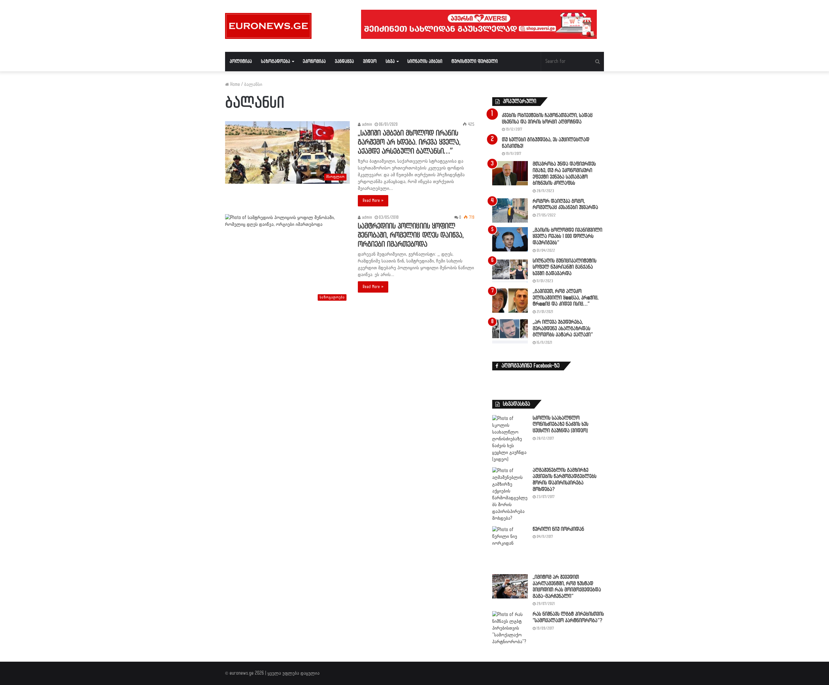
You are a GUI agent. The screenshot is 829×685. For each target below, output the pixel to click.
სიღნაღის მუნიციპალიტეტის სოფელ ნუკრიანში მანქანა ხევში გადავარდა (564, 267)
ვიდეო (370, 61)
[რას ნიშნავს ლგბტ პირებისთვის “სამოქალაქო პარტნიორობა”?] (510, 628)
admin (366, 124)
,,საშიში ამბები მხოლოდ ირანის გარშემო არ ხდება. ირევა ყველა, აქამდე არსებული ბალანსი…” (409, 142)
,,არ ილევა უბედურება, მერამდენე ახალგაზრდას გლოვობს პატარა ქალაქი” (563, 328)
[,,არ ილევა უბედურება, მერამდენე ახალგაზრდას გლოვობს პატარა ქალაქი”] (510, 331)
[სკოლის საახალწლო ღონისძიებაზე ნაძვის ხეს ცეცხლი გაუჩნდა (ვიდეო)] (510, 439)
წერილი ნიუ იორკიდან (558, 529)
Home (234, 84)
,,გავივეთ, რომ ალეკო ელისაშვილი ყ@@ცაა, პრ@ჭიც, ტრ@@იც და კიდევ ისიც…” (565, 298)
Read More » (373, 200)
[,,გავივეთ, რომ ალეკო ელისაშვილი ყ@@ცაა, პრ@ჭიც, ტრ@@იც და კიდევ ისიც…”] (510, 300)
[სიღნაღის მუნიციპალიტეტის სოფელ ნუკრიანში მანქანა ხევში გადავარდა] (510, 270)
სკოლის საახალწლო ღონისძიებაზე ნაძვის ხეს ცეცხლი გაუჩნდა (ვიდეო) (560, 424)
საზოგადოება (275, 61)
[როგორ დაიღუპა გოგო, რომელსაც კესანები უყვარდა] (510, 210)
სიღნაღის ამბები (424, 61)
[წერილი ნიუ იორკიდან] (510, 548)
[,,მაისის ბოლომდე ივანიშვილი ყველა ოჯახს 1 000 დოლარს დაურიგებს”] (510, 239)
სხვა (390, 61)
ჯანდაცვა (344, 61)
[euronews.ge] (268, 26)
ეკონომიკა (314, 61)
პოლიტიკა (241, 61)
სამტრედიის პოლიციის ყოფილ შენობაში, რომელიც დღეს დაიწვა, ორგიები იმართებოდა (411, 235)
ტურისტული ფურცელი (474, 61)
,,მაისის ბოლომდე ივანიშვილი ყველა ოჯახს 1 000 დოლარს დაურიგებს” (567, 236)
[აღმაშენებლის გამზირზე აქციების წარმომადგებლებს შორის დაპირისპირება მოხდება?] (510, 494)
